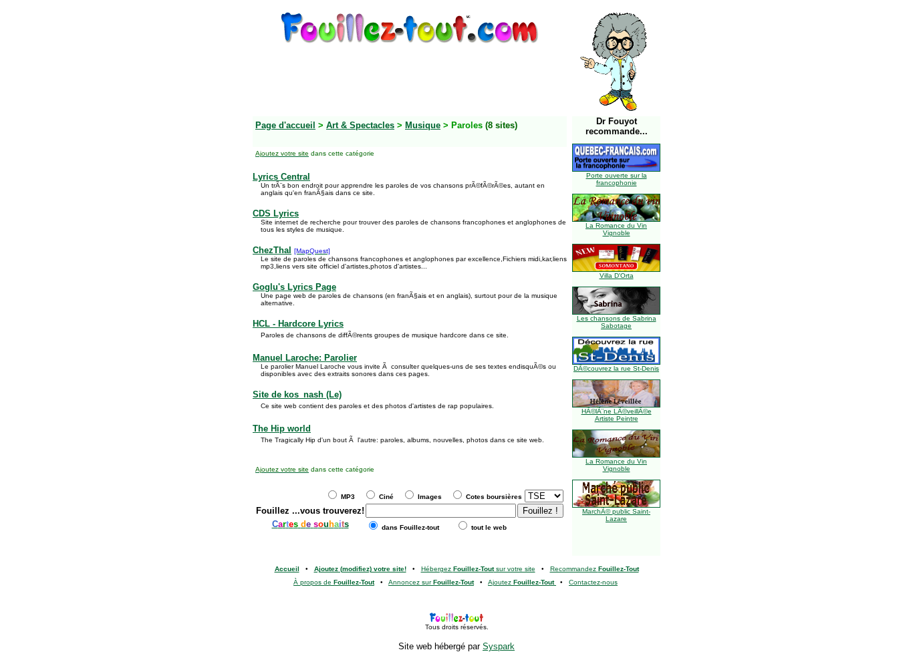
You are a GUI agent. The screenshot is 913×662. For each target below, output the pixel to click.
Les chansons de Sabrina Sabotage (616, 322)
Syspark (499, 646)
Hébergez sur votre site (478, 568)
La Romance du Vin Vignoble (616, 229)
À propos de (333, 582)
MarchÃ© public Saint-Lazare (616, 515)
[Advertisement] (409, 75)
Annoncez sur (431, 582)
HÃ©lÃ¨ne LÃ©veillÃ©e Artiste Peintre (616, 414)
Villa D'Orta (617, 275)
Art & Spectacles (360, 125)
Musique (422, 125)
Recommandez (594, 568)
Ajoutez (521, 582)
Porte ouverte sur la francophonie (616, 179)
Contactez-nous (593, 582)
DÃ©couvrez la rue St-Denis (616, 368)
